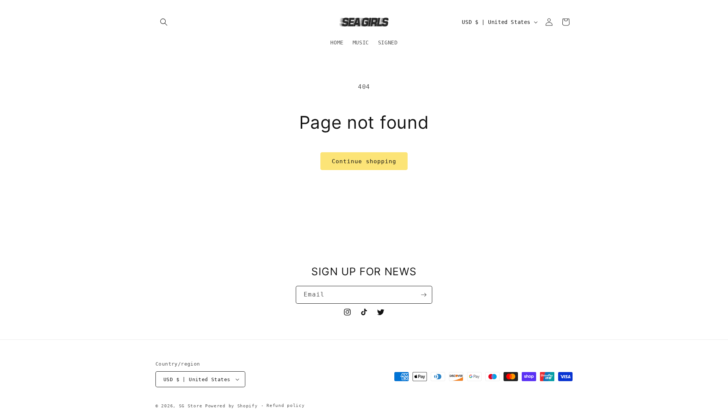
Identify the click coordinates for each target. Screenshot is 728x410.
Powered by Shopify (231, 406)
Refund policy (285, 405)
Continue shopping (364, 161)
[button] (163, 22)
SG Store (190, 406)
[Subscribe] (423, 295)
